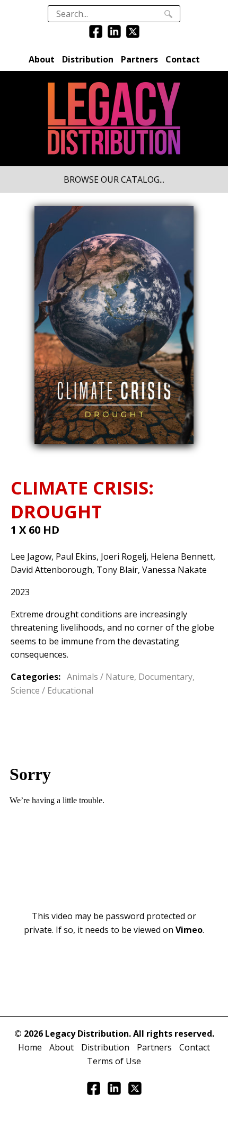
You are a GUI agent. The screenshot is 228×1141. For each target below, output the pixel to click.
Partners (139, 59)
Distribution (87, 59)
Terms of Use (114, 1061)
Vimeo (189, 930)
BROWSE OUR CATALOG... (114, 179)
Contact (182, 59)
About (42, 59)
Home (30, 1047)
